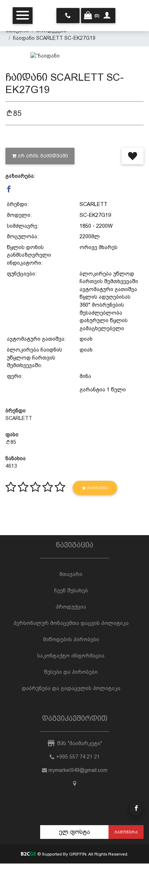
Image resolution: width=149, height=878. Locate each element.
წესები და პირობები (71, 672)
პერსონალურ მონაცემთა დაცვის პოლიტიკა (71, 623)
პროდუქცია (71, 607)
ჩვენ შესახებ (71, 590)
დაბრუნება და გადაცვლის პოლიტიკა (71, 688)
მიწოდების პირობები (71, 639)
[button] (8, 189)
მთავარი (70, 574)
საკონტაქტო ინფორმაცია (71, 656)
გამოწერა (126, 832)
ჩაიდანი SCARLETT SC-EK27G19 (54, 38)
